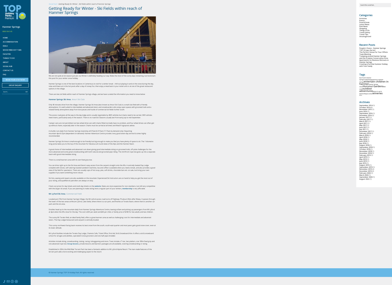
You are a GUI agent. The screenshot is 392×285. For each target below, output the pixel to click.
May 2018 (363, 139)
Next (153, 48)
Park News (363, 26)
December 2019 (365, 171)
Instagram (16, 282)
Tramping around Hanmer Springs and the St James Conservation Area (373, 57)
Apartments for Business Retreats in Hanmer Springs (374, 61)
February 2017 (365, 119)
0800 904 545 (7, 31)
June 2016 (363, 111)
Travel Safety (364, 32)
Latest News (364, 24)
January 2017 (364, 117)
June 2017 (363, 127)
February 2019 (365, 155)
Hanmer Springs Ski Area (60, 99)
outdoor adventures (366, 90)
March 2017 (363, 121)
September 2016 (365, 113)
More (360, 95)
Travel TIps (363, 34)
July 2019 (362, 163)
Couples (366, 80)
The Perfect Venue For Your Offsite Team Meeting (373, 53)
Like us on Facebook (12, 282)
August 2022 (364, 179)
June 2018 (363, 141)
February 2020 (365, 173)
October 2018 (364, 149)
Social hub (53, 4)
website (98, 186)
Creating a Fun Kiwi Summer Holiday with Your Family (373, 65)
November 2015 (365, 109)
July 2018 (362, 143)
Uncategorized (365, 36)
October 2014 (364, 107)
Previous (54, 49)
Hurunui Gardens (373, 86)
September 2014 (365, 105)
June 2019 (363, 161)
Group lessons (73, 244)
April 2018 (363, 137)
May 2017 (363, 125)
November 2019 (365, 169)
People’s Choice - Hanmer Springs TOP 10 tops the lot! (372, 49)
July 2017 (362, 129)
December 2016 (365, 115)
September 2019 (365, 167)
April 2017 (363, 123)
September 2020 (365, 177)
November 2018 (365, 151)
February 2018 (365, 133)
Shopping (363, 28)
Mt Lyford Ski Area (57, 194)
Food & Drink (364, 22)
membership (127, 188)
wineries (377, 93)
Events (362, 20)
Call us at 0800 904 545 (4, 282)
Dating (370, 80)
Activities (363, 18)
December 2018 (365, 153)
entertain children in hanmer (374, 83)
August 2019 (364, 165)
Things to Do (364, 30)
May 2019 (363, 159)
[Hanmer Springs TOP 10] (14, 13)
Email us (8, 282)
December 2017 (365, 131)
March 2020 (363, 175)
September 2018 (365, 147)
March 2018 (363, 135)
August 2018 (364, 145)
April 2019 (363, 157)
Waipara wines (368, 94)
